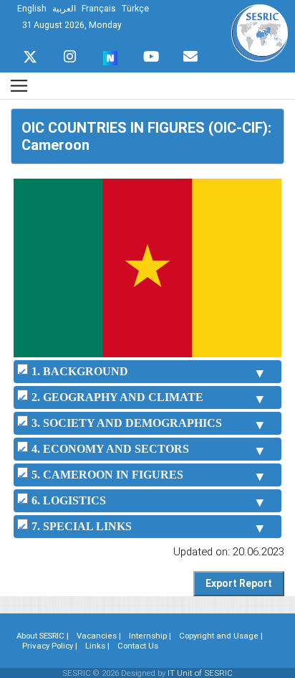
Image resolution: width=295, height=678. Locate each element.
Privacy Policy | (49, 646)
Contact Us (137, 646)
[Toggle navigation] (19, 85)
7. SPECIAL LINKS (82, 526)
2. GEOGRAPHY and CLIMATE (117, 397)
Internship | (150, 636)
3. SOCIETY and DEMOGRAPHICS (127, 423)
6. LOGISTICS (69, 500)
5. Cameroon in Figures (107, 475)
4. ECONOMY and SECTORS (110, 449)
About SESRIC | (42, 636)
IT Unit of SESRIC (200, 673)
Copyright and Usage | (221, 636)
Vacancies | (99, 636)
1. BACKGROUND (80, 371)
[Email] (190, 53)
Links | (97, 646)
